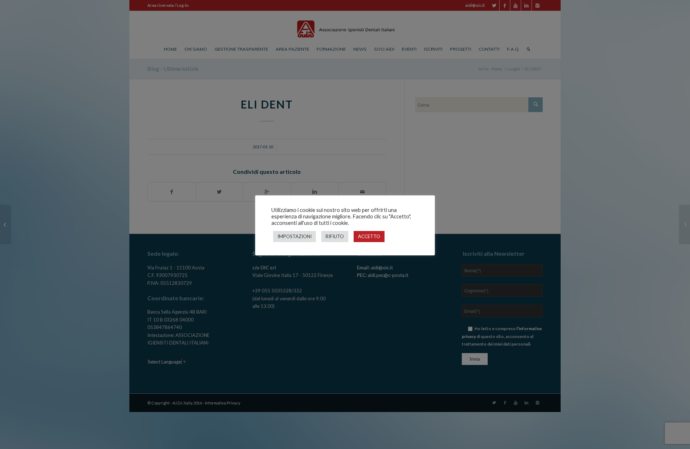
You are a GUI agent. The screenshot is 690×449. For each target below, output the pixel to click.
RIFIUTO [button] (335, 236)
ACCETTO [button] (369, 236)
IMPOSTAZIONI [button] (294, 236)
